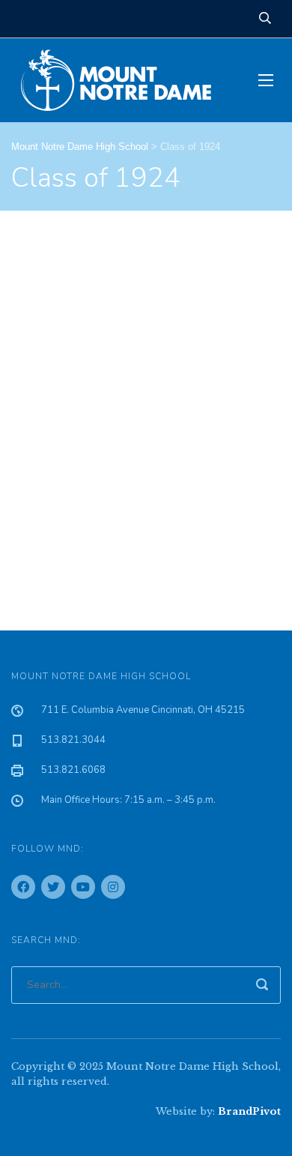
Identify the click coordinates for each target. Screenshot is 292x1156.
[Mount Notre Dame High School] (123, 80)
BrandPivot (249, 1111)
